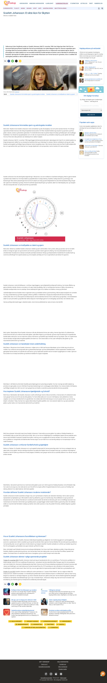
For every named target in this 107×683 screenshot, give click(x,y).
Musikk (23, 8)
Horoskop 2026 (37, 624)
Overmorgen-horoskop (50, 621)
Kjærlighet (49, 3)
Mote (39, 8)
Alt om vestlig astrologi (92, 153)
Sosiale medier (63, 669)
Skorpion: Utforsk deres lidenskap (93, 134)
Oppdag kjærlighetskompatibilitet (93, 79)
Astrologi (83, 3)
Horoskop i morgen (32, 621)
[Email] (20, 61)
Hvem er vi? (44, 664)
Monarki (29, 8)
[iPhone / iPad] (56, 674)
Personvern (56, 678)
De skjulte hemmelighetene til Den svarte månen (94, 140)
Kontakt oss (62, 664)
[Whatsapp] (12, 61)
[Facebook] (8, 61)
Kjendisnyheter (8, 8)
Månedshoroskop (23, 624)
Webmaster (63, 678)
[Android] (61, 674)
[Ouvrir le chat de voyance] (102, 673)
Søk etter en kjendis (60, 8)
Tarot (91, 3)
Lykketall (62, 624)
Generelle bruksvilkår (44, 667)
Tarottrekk (50, 624)
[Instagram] (51, 674)
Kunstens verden (48, 8)
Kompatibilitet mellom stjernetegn (34, 627)
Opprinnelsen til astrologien (94, 146)
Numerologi (98, 3)
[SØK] (102, 8)
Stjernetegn (74, 3)
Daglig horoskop (16, 621)
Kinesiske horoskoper (36, 3)
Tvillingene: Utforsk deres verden (93, 62)
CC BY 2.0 (17, 92)
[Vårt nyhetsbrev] (99, 8)
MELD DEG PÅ (91, 115)
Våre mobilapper (62, 667)
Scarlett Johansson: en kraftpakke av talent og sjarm (60, 94)
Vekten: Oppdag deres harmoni (94, 68)
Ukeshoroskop (66, 621)
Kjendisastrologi (62, 3)
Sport (35, 8)
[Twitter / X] (16, 61)
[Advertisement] (53, 32)
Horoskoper (24, 3)
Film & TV (16, 8)
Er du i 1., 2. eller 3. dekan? (93, 74)
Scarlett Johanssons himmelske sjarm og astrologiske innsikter (27, 94)
